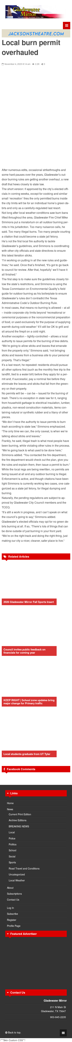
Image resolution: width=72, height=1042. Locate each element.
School (12, 850)
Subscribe (12, 913)
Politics (12, 844)
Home (10, 803)
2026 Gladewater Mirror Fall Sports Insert (28, 601)
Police (12, 838)
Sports (12, 862)
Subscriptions (14, 893)
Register (11, 920)
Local (12, 832)
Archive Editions (17, 820)
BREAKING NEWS (19, 826)
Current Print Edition (20, 814)
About (10, 887)
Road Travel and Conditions (24, 868)
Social (12, 856)
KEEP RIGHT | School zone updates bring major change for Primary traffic (29, 702)
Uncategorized (17, 874)
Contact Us (13, 899)
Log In (10, 907)
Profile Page (13, 926)
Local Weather (17, 880)
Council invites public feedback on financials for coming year (24, 651)
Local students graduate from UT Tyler (26, 753)
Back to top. (14, 1032)
